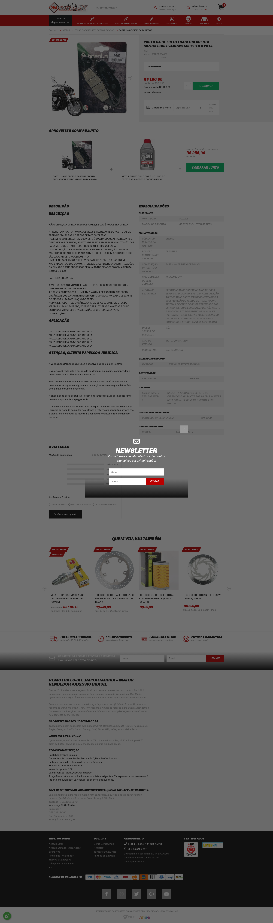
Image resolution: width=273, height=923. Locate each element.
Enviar (155, 481)
